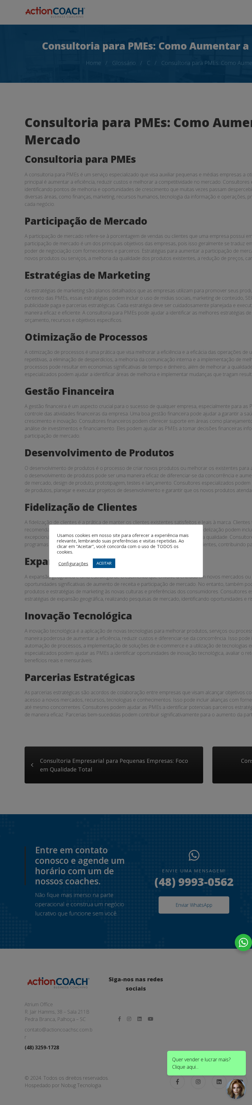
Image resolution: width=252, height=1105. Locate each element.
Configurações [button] (73, 563)
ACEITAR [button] (104, 563)
